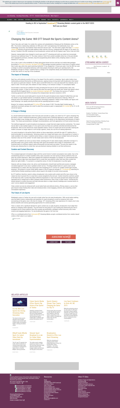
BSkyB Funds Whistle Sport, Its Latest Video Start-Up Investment (20, 336)
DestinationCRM (82, 381)
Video (48, 19)
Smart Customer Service (84, 392)
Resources (55, 19)
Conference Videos (49, 384)
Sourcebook (47, 394)
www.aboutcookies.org (84, 3)
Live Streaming (11, 16)
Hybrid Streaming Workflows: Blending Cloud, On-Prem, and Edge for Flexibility (97, 121)
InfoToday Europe (82, 388)
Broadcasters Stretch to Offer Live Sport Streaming (54, 335)
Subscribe (20, 19)
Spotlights (46, 396)
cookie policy (106, 1)
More (108, 72)
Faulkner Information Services (85, 384)
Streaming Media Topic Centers (51, 388)
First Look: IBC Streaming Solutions (95, 107)
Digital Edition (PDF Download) (52, 382)
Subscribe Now (60, 237)
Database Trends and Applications (86, 380)
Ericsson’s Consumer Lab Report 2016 (30, 64)
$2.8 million (66, 106)
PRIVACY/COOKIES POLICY (16, 400)
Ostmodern (34, 214)
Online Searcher (82, 391)
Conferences (63, 19)
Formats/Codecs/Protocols (42, 16)
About (70, 19)
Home (15, 19)
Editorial (27, 19)
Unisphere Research (83, 396)
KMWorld (80, 389)
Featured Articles (21, 34)
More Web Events (105, 129)
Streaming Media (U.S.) (83, 395)
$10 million (36, 104)
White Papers (35, 19)
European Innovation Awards (51, 392)
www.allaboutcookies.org (100, 3)
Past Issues (68, 242)
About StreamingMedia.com (51, 398)
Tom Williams (21, 32)
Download (51, 23)
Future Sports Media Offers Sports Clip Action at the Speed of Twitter (37, 304)
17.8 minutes (65, 169)
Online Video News (48, 395)
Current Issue (53, 242)
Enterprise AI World (83, 382)
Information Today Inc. (15, 383)
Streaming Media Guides (50, 391)
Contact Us (47, 399)
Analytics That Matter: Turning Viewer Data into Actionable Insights (97, 114)
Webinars (43, 19)
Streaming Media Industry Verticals (52, 389)
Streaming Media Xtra (49, 387)
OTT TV (32, 16)
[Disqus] (45, 271)
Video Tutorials (47, 385)
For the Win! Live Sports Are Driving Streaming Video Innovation (19, 312)
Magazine (47, 381)
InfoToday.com (82, 387)
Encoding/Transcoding (22, 16)
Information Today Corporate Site (86, 385)
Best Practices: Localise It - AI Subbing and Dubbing (97, 67)
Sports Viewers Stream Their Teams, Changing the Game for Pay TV (54, 304)
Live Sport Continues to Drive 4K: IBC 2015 (71, 303)
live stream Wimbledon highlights (40, 91)
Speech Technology (83, 394)
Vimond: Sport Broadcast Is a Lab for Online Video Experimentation (36, 336)
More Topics (54, 16)
